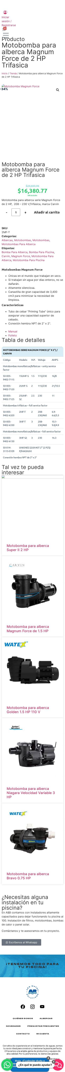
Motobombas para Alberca (19, 244)
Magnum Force (20, 256)
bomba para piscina (41, 252)
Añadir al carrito (47, 212)
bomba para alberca (15, 252)
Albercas (7, 240)
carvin (6, 256)
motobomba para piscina (28, 260)
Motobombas (22, 240)
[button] (58, 90)
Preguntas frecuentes (43, 1026)
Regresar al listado (17, 158)
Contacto (23, 1034)
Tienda (13, 73)
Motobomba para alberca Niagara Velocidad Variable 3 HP (31, 793)
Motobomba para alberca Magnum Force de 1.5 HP (28, 629)
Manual (12, 331)
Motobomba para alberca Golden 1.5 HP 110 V (28, 710)
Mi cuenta (42, 1034)
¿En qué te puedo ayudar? (35, 1065)
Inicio (4, 73)
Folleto (12, 335)
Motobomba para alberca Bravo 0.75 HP (28, 876)
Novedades (13, 1026)
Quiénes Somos (23, 1019)
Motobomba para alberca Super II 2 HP (28, 548)
